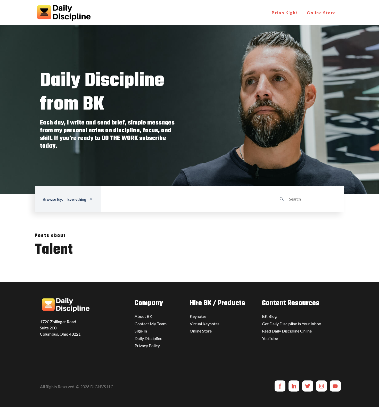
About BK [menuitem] (143, 316)
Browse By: (53, 199)
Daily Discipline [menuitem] (148, 338)
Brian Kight (285, 12)
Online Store (321, 12)
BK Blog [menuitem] (269, 316)
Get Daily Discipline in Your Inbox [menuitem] (291, 323)
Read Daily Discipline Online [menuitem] (287, 330)
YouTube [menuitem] (270, 338)
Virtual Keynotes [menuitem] (204, 323)
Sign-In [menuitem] (141, 330)
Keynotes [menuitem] (198, 316)
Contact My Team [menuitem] (151, 323)
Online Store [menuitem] (201, 330)
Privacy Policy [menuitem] (147, 345)
